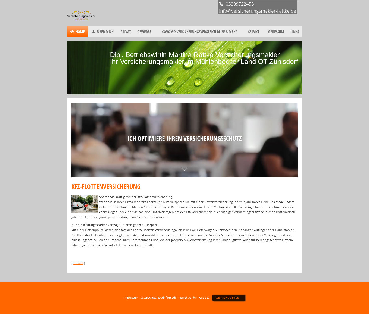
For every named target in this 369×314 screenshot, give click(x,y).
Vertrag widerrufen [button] (227, 297)
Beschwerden (188, 297)
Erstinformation (168, 297)
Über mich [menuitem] (105, 31)
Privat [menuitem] (125, 31)
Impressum (131, 297)
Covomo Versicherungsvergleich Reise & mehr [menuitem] (199, 31)
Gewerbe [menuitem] (144, 31)
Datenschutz (148, 297)
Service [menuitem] (254, 31)
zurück (78, 263)
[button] (184, 172)
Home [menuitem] (80, 31)
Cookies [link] (204, 297)
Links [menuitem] (295, 31)
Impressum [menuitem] (275, 31)
